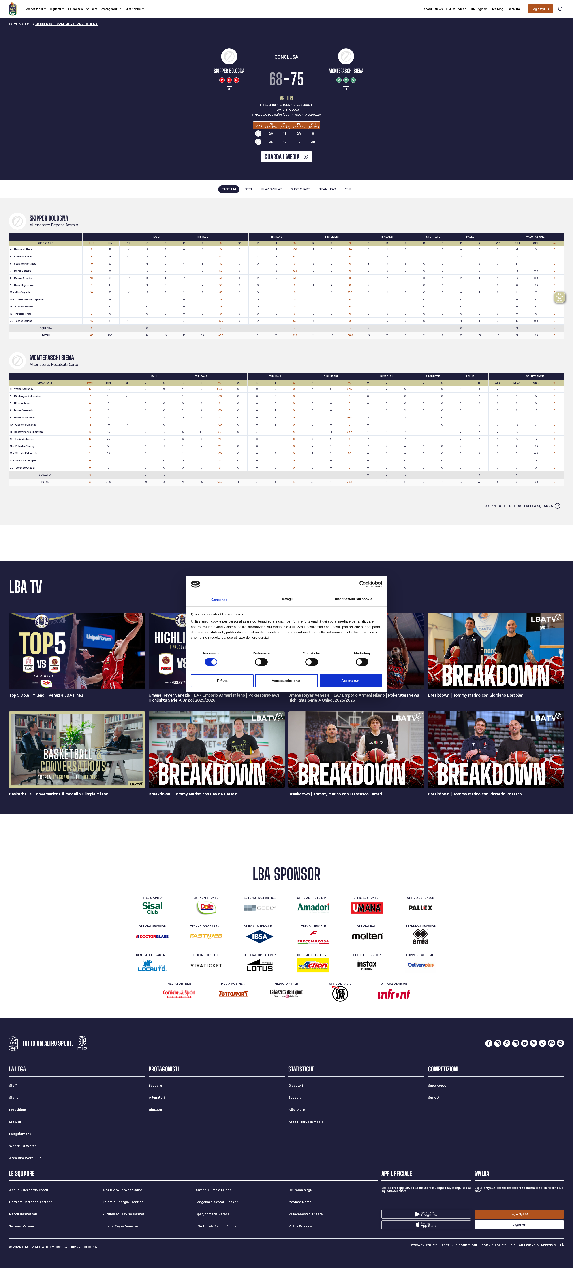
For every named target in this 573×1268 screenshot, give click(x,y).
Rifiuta (222, 681)
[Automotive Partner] (260, 908)
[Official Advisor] (394, 994)
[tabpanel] (286, 361)
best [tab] (248, 189)
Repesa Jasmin (64, 225)
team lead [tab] (327, 189)
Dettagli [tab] (286, 599)
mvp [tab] (348, 189)
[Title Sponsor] (152, 908)
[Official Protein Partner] (313, 908)
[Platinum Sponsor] (206, 908)
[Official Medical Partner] (260, 936)
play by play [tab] (271, 189)
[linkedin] (515, 1043)
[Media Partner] (179, 994)
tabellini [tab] (229, 189)
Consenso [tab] (219, 600)
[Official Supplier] (367, 965)
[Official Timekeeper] (260, 965)
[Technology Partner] (206, 936)
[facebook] (488, 1043)
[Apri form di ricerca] (560, 9)
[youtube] (524, 1043)
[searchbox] (286, 5)
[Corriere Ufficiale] (420, 965)
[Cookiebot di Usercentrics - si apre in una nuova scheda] (362, 584)
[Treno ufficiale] (313, 936)
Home (13, 24)
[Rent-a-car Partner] (152, 965)
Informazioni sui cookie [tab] (353, 599)
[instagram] (497, 1043)
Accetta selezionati (286, 681)
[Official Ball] (367, 936)
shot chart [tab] (300, 189)
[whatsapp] (551, 1043)
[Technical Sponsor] (420, 936)
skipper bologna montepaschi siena (66, 24)
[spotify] (560, 1043)
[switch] (261, 662)
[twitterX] (533, 1043)
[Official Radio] (340, 994)
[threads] (506, 1043)
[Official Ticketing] (206, 965)
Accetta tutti (350, 681)
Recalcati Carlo (64, 364)
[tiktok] (542, 1043)
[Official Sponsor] (367, 908)
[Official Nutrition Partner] (313, 965)
